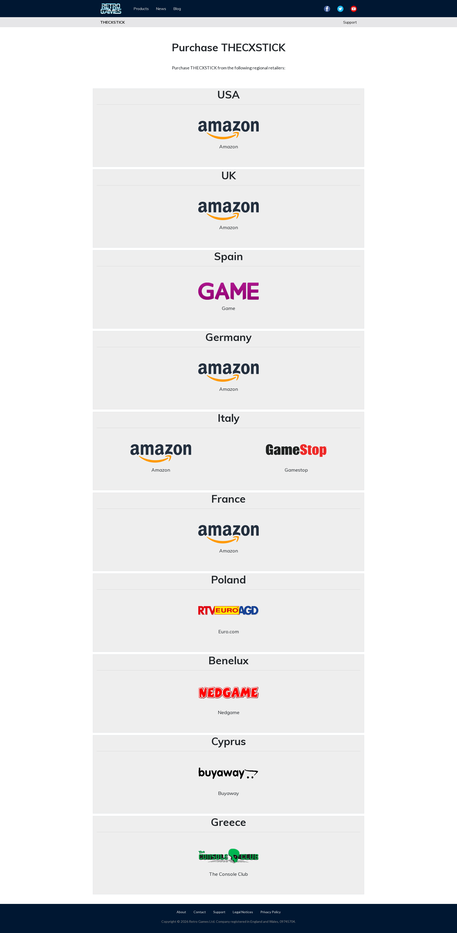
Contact (200, 912)
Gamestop (296, 470)
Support (350, 22)
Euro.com (228, 631)
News (161, 8)
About (181, 912)
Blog (177, 8)
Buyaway (228, 793)
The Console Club (228, 874)
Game (228, 308)
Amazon (228, 146)
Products (141, 8)
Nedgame (228, 712)
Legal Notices (243, 912)
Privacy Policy (270, 912)
